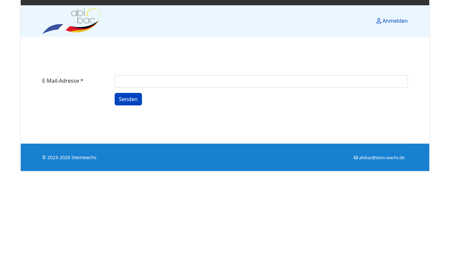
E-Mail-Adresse (62, 80)
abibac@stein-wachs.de (382, 157)
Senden (128, 99)
